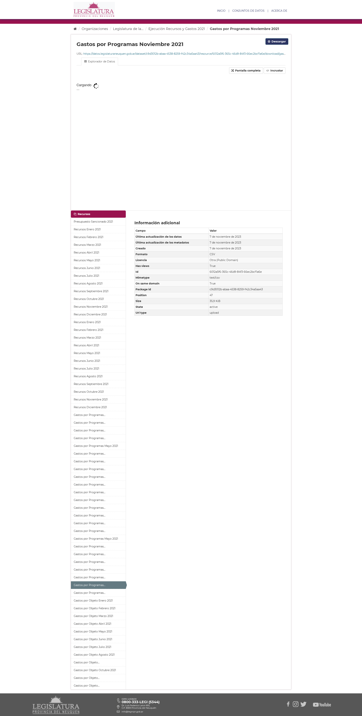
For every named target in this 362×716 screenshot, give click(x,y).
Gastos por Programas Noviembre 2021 (244, 29)
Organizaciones (95, 29)
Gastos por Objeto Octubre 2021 (95, 670)
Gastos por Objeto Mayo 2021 (93, 631)
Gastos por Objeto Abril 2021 (92, 623)
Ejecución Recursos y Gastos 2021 (176, 29)
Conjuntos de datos (248, 10)
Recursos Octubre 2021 (89, 299)
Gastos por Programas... (89, 415)
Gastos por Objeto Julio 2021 (92, 647)
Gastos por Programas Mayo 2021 (96, 446)
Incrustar (276, 70)
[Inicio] (75, 29)
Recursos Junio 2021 (87, 268)
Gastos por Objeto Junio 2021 (93, 639)
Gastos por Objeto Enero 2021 (93, 600)
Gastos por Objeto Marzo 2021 (93, 616)
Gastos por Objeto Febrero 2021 (94, 608)
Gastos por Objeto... (87, 662)
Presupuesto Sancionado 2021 (93, 221)
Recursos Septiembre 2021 (91, 291)
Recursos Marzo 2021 (87, 245)
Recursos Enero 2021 (87, 229)
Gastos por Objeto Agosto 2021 (94, 654)
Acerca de (279, 10)
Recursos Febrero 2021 (88, 237)
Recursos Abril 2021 (86, 252)
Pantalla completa (247, 70)
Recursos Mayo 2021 (87, 260)
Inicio (221, 10)
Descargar (278, 41)
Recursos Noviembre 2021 (91, 306)
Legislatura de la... (128, 29)
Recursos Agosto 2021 (88, 283)
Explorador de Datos (101, 61)
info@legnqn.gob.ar (132, 711)
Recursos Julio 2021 (86, 275)
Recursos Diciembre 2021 (90, 314)
